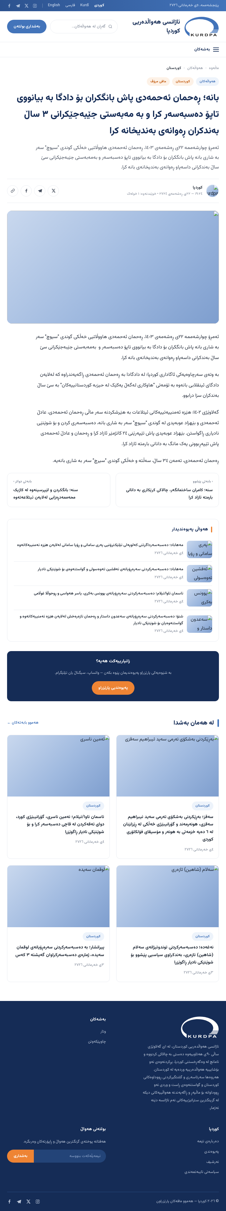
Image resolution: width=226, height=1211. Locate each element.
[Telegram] (18, 6)
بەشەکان (202, 49)
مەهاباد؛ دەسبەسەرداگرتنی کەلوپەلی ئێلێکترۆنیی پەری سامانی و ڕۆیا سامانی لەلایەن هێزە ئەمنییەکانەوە (100, 545)
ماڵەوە (214, 68)
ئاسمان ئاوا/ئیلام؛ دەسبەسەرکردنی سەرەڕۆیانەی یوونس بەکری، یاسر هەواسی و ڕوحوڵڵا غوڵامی (108, 594)
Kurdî (84, 5)
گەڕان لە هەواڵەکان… (89, 26)
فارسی (70, 5)
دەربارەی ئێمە (208, 1141)
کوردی (99, 5)
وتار (103, 1032)
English (54, 5)
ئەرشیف (212, 1162)
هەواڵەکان (195, 68)
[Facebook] (9, 6)
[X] (26, 6)
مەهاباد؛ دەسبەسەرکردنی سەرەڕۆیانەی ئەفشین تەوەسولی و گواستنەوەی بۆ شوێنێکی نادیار (110, 569)
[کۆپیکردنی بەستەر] (12, 190)
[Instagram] (35, 6)
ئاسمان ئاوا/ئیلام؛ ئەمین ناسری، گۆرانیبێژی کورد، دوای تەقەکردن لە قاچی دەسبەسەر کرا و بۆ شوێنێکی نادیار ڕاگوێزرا (60, 824)
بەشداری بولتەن (27, 26)
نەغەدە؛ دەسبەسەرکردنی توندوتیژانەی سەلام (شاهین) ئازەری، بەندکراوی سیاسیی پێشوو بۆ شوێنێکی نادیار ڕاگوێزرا (172, 955)
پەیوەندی (211, 1152)
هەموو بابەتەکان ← (23, 723)
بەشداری (20, 1156)
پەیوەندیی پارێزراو (113, 688)
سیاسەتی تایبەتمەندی (202, 1172)
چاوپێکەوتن (97, 1042)
